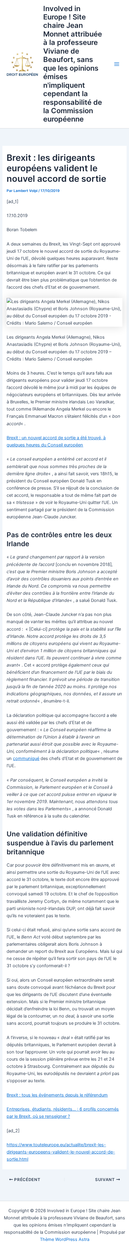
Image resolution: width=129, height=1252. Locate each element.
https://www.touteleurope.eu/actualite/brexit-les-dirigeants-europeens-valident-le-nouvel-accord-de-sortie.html (61, 1152)
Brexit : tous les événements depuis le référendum (57, 1095)
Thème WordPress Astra (64, 1239)
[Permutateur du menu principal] (116, 64)
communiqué (26, 758)
